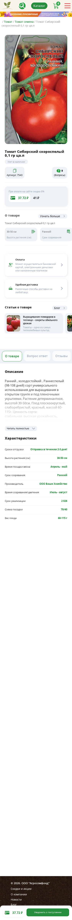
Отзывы (61, 356)
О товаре (12, 356)
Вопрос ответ (37, 356)
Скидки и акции (21, 889)
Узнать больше (50, 216)
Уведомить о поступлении (47, 912)
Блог (57, 308)
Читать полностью (18, 428)
